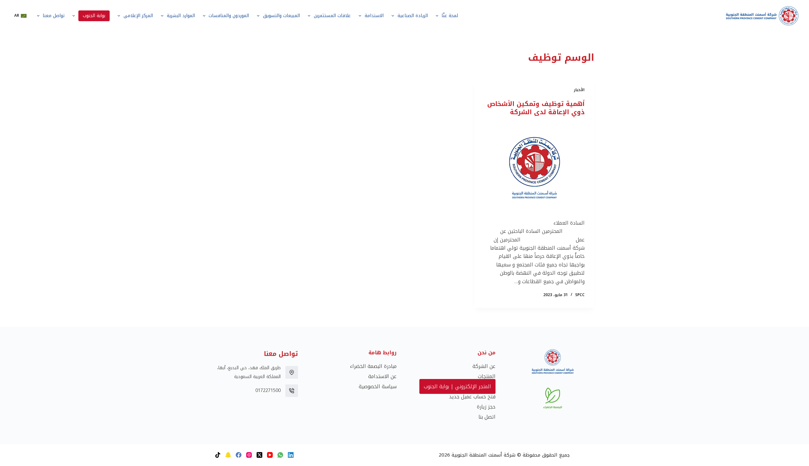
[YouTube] (270, 455)
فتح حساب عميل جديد (472, 396)
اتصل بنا (487, 417)
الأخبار (579, 89)
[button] (20, 16)
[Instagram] (249, 455)
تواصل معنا (53, 15)
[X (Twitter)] (259, 455)
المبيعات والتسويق (281, 15)
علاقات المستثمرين (332, 15)
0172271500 (268, 390)
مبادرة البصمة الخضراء (373, 366)
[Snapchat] (228, 455)
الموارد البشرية (181, 15)
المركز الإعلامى (138, 15)
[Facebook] (238, 455)
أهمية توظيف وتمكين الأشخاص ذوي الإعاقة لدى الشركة (536, 108)
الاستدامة (374, 15)
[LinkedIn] (291, 455)
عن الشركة (484, 366)
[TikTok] (218, 455)
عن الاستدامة (382, 376)
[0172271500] (291, 390)
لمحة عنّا (449, 15)
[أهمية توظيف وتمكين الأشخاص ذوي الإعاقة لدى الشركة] (534, 167)
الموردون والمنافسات (229, 15)
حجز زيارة (486, 407)
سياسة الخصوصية (378, 386)
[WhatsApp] (280, 455)
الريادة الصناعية (413, 15)
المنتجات (487, 376)
